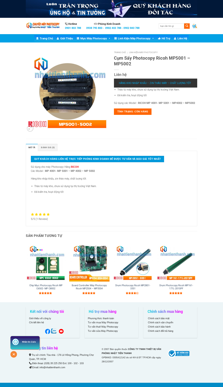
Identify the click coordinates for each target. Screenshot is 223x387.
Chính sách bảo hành (159, 326)
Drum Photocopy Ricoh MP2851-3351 (132, 287)
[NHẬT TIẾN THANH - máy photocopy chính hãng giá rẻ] (43, 26)
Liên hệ (182, 38)
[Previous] (26, 271)
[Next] (196, 271)
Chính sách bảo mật (158, 318)
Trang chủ (46, 38)
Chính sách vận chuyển (160, 322)
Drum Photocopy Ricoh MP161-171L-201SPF (176, 287)
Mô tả (31, 147)
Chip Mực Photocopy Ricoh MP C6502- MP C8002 (46, 287)
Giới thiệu (66, 38)
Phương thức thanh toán (101, 318)
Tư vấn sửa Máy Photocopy (103, 330)
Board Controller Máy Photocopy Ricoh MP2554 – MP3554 (89, 287)
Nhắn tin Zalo (29, 342)
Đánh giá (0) (48, 147)
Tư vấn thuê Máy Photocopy (103, 326)
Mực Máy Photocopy (93, 38)
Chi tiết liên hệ (37, 322)
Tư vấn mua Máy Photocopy (103, 322)
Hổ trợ (166, 38)
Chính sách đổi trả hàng (160, 330)
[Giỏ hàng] (194, 26)
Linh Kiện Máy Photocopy (134, 38)
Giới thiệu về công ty (40, 318)
